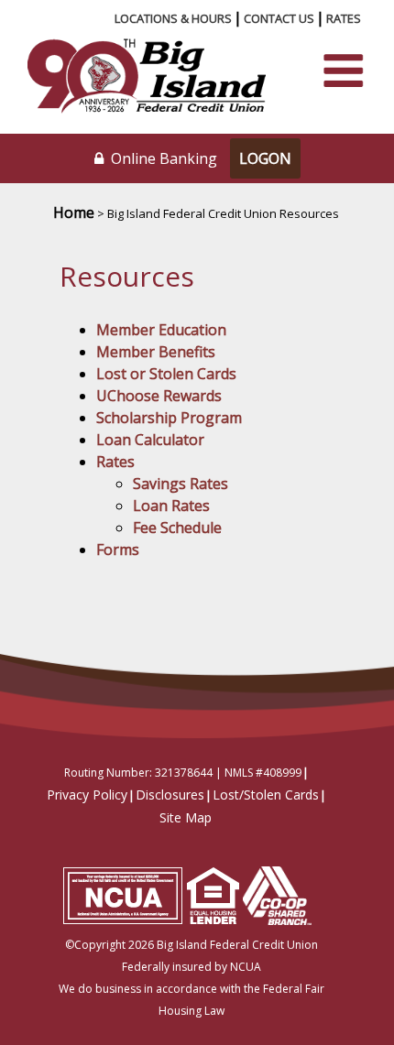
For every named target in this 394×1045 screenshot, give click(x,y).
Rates (343, 18)
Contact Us (279, 18)
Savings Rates (180, 484)
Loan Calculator (150, 440)
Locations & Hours (173, 18)
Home (73, 212)
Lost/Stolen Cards (266, 794)
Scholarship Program (169, 418)
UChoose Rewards (159, 396)
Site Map (185, 817)
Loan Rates (171, 505)
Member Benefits (155, 352)
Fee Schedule (177, 527)
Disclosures (170, 794)
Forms (117, 549)
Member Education (161, 330)
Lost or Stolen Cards (166, 374)
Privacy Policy (87, 794)
